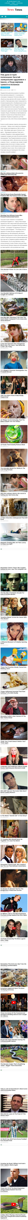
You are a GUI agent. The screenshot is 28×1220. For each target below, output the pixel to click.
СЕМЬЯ (13, 3)
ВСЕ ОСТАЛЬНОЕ (14, 4)
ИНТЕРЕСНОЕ (20, 3)
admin (14, 90)
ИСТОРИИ (8, 3)
